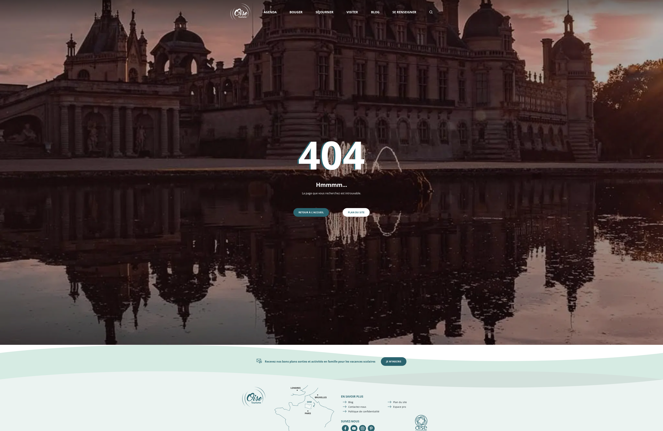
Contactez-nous (357, 406)
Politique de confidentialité (363, 411)
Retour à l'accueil (311, 212)
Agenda (270, 12)
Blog (375, 12)
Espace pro (399, 406)
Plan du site (356, 212)
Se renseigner (404, 12)
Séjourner (324, 12)
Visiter (352, 12)
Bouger (296, 12)
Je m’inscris (393, 361)
